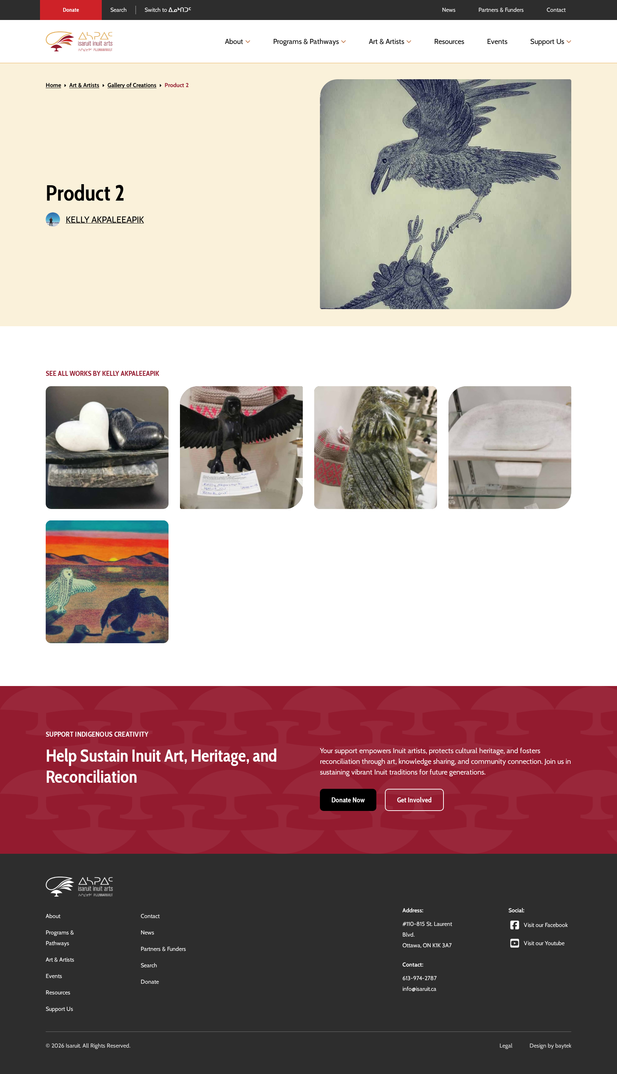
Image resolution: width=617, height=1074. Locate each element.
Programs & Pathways (306, 41)
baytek (563, 1045)
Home (53, 85)
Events (497, 41)
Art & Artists (386, 41)
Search (118, 9)
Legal (506, 1045)
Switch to (168, 9)
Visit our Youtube (544, 943)
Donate (71, 9)
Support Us (547, 41)
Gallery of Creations (131, 85)
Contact (150, 916)
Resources (449, 41)
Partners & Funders (163, 949)
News (147, 932)
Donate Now (348, 800)
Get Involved (414, 800)
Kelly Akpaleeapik (105, 219)
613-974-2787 (419, 978)
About (234, 41)
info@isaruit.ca (419, 988)
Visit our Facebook (546, 925)
